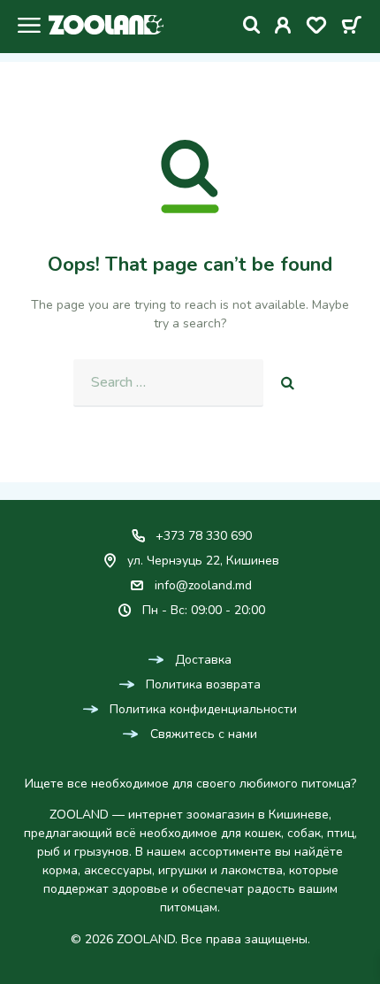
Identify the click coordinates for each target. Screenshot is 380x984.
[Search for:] (168, 383)
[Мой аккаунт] (283, 28)
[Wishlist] (316, 28)
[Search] (252, 25)
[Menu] (24, 27)
